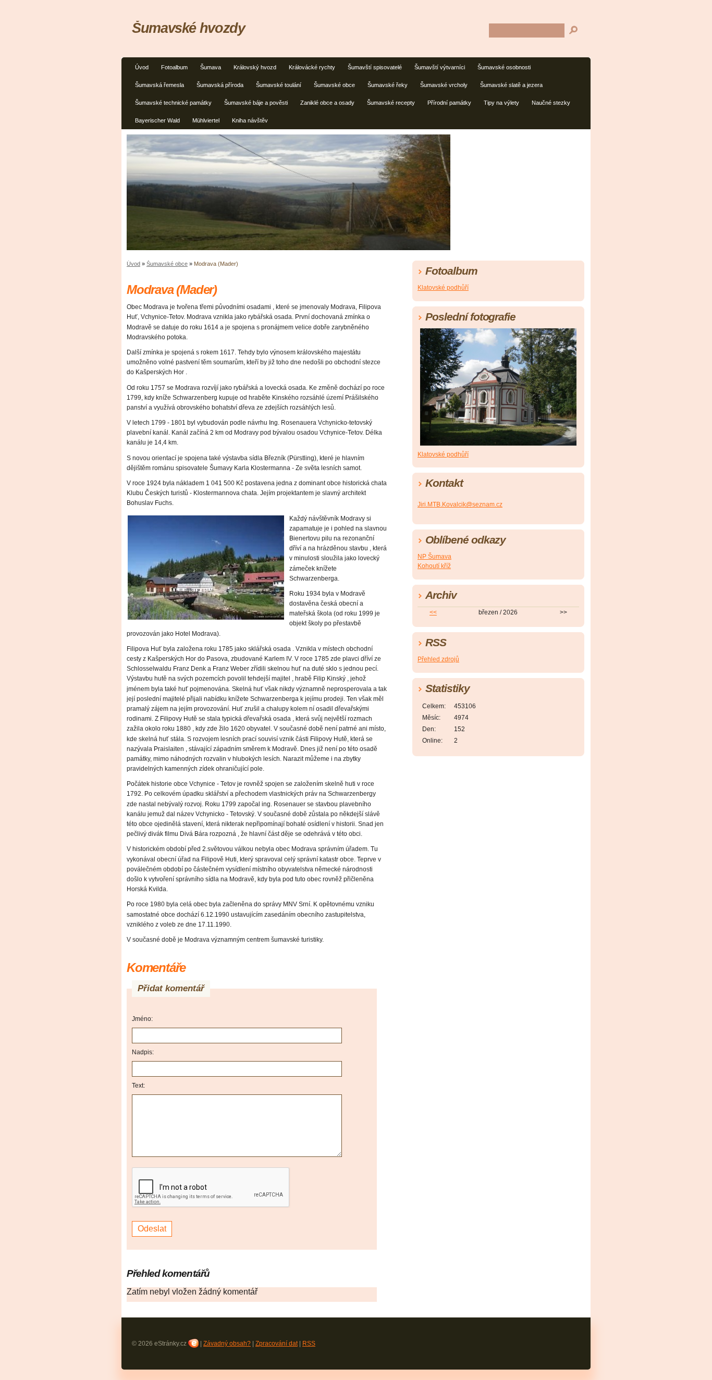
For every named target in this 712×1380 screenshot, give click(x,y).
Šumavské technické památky (173, 103)
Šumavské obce (334, 85)
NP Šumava (434, 556)
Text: (138, 1085)
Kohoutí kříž (434, 566)
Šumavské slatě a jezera (511, 85)
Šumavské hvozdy (188, 28)
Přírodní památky (449, 103)
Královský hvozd (255, 67)
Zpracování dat (276, 1343)
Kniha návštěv (250, 120)
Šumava (210, 67)
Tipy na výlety (501, 103)
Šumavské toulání (278, 85)
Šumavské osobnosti (504, 67)
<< (433, 612)
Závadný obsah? (227, 1343)
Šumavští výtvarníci (439, 67)
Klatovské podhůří (443, 287)
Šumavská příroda (220, 85)
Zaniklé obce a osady (327, 103)
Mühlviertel (205, 120)
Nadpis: (143, 1052)
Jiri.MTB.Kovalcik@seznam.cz (460, 504)
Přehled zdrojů (438, 659)
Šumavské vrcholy (444, 85)
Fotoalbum (174, 67)
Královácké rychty (312, 67)
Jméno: (142, 1018)
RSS (308, 1343)
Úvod (142, 67)
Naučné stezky (551, 103)
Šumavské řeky (387, 85)
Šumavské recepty (391, 103)
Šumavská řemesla (159, 85)
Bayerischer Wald (157, 120)
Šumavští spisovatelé (375, 67)
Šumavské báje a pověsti (256, 103)
